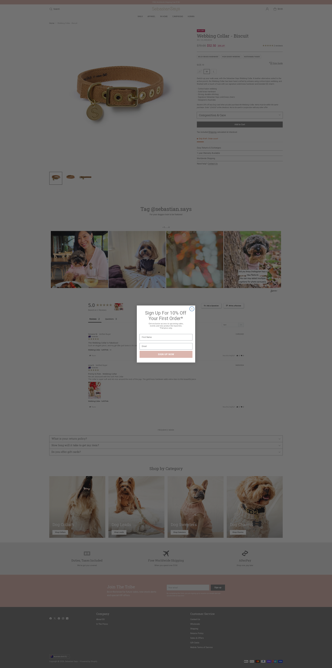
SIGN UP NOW (166, 354)
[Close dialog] (192, 309)
